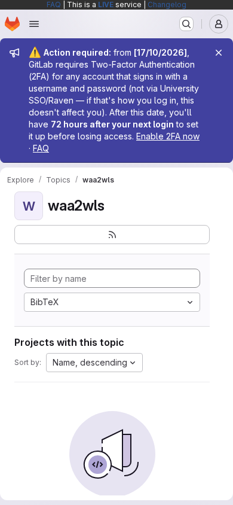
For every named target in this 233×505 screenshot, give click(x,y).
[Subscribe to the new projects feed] (112, 234)
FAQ (54, 4)
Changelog (167, 4)
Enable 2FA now (168, 136)
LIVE (106, 4)
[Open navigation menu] (34, 24)
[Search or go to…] (186, 24)
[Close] (218, 52)
